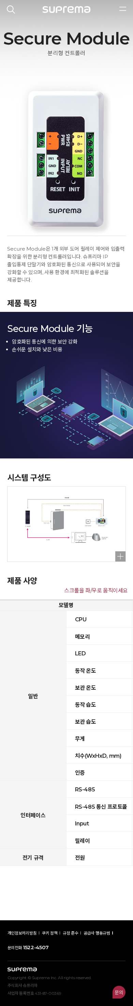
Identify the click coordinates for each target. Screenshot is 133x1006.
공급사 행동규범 (97, 933)
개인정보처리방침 (22, 933)
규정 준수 (70, 933)
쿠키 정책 (50, 933)
